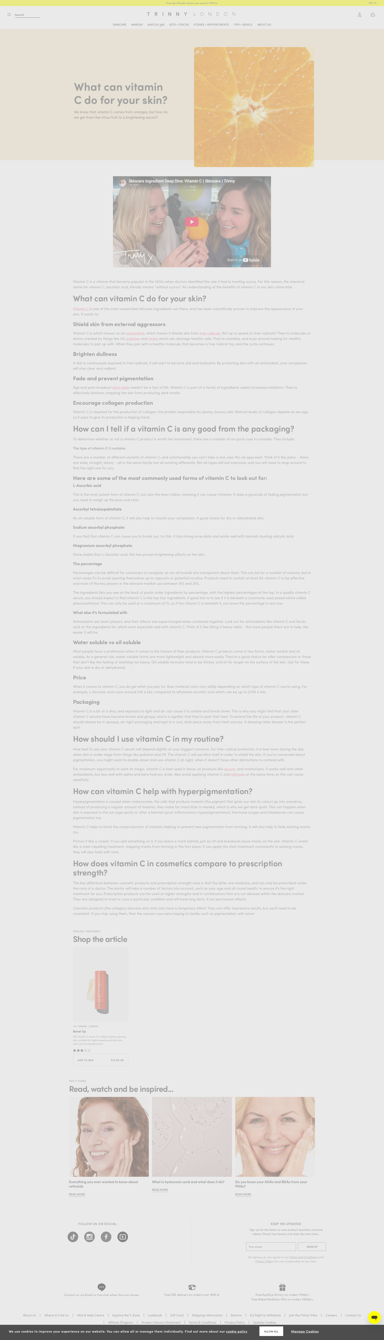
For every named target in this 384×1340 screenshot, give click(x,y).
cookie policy (236, 1331)
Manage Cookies (305, 1331)
